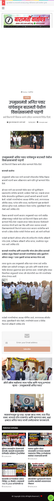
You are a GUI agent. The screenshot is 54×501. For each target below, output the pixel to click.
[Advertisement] (27, 57)
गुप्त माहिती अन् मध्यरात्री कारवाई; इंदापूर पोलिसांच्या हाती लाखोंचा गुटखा (26, 3)
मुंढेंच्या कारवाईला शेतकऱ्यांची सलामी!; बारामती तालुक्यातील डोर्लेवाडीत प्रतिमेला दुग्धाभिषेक (13, 451)
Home (24, 92)
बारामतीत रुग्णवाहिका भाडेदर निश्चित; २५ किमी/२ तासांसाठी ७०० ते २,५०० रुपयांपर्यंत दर (13, 481)
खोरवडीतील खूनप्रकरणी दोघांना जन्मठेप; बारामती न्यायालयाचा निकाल (39, 481)
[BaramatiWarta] (27, 20)
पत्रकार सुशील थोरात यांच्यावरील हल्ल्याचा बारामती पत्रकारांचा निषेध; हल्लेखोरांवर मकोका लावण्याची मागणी (39, 452)
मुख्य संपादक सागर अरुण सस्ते (17, 122)
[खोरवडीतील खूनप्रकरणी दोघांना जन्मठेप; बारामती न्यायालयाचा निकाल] (40, 469)
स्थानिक (30, 92)
